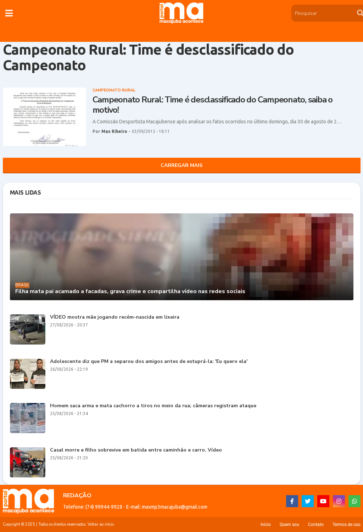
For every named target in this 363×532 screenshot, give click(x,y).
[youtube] (323, 501)
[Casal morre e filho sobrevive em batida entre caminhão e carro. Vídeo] (27, 462)
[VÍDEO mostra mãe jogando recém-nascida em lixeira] (27, 329)
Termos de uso (347, 524)
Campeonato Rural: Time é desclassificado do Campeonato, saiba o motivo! (213, 105)
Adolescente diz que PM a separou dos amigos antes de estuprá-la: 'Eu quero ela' (148, 362)
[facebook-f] (292, 501)
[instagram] (339, 501)
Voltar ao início (101, 524)
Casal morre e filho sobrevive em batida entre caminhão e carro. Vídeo (136, 450)
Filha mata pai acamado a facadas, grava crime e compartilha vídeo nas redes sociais (130, 291)
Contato (316, 524)
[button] (9, 13)
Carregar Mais (181, 165)
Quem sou (289, 524)
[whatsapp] (354, 501)
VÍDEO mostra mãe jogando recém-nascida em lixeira (114, 317)
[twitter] (308, 501)
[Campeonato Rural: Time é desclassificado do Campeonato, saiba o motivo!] (44, 117)
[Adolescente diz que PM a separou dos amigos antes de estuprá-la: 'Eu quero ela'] (27, 374)
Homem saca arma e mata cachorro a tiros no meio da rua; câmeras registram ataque (153, 406)
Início (266, 524)
